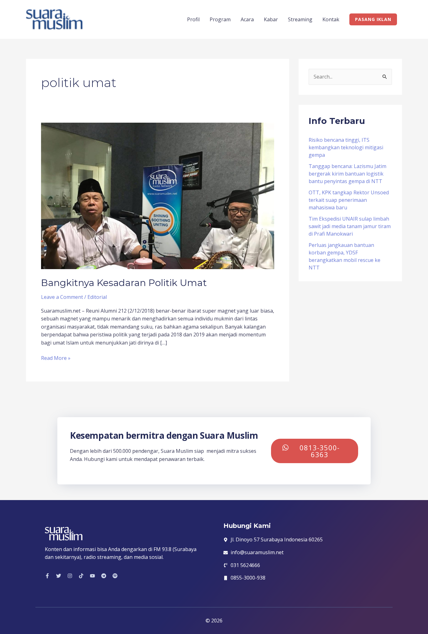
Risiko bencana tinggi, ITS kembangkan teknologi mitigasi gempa (346, 147)
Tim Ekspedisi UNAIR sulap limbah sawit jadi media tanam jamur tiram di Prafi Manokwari (350, 226)
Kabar (271, 19)
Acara (247, 19)
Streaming (300, 19)
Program (220, 19)
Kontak (330, 19)
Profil (193, 19)
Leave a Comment (62, 297)
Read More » (55, 357)
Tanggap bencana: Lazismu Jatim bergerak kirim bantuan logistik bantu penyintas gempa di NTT (347, 174)
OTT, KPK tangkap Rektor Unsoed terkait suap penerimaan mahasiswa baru (349, 200)
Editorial (97, 297)
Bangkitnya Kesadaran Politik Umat (124, 283)
